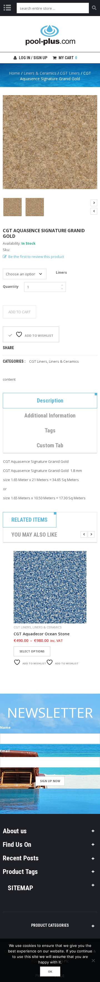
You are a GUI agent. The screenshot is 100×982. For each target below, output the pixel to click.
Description (50, 400)
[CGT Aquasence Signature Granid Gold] (12, 207)
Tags (50, 430)
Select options (31, 651)
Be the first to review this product (36, 256)
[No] (93, 960)
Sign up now (50, 781)
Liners (61, 272)
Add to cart (19, 311)
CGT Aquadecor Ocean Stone (41, 633)
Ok (50, 971)
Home (14, 73)
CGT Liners (70, 73)
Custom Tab (50, 445)
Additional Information (50, 415)
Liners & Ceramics (40, 73)
